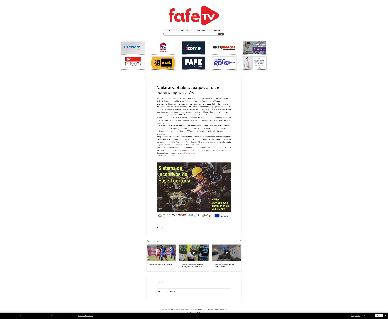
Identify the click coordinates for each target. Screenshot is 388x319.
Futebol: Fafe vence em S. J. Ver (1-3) (160, 264)
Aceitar (379, 316)
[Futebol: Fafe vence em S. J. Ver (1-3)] (161, 253)
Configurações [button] (355, 316)
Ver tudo (238, 241)
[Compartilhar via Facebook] (158, 227)
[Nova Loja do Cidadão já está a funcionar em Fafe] (226, 253)
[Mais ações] (230, 82)
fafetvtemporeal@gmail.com (196, 311)
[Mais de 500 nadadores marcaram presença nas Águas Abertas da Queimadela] (194, 253)
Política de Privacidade (85, 316)
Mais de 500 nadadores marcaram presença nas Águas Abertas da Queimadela (192, 265)
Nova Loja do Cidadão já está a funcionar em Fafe (224, 265)
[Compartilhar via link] (162, 227)
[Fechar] (385, 315)
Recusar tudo (368, 316)
